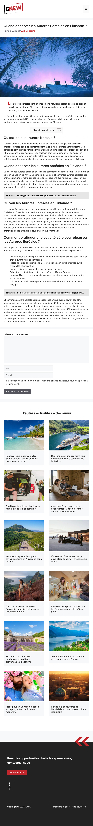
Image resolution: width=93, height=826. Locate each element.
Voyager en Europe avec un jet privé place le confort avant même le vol (69, 559)
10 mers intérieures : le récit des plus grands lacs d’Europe (68, 657)
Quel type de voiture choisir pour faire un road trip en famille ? (23, 507)
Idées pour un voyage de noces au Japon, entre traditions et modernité (22, 709)
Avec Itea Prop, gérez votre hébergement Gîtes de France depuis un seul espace (67, 509)
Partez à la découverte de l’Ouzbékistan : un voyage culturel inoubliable (68, 709)
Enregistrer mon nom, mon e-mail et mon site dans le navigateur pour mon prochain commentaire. (47, 382)
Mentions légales (61, 807)
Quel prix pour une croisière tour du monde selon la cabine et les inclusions (68, 458)
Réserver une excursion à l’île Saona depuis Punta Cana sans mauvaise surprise (22, 458)
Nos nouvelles (79, 807)
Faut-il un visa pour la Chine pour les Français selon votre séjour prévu (68, 609)
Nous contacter (17, 772)
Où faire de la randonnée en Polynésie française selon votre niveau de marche (22, 609)
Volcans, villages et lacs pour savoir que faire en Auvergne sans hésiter (24, 559)
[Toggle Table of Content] (57, 130)
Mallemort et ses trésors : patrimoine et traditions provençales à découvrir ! (19, 659)
